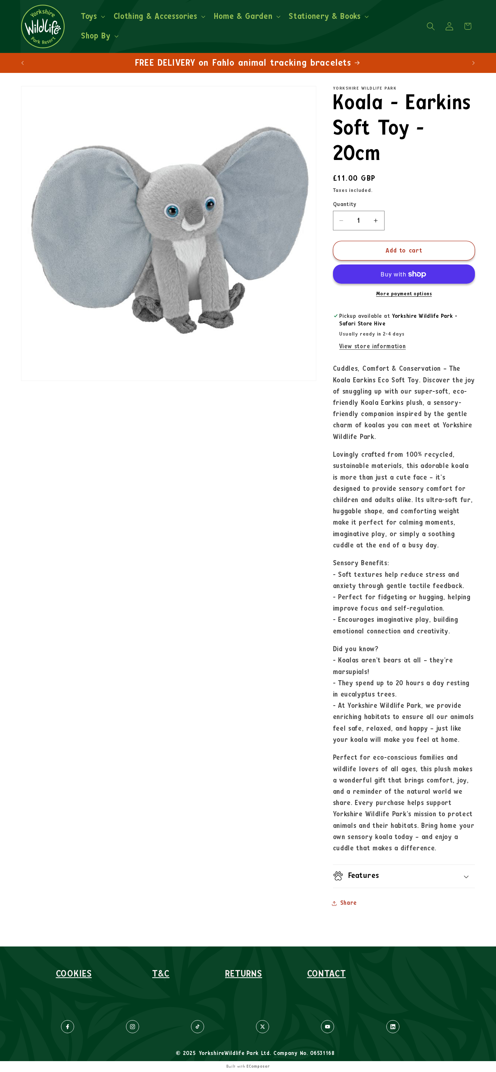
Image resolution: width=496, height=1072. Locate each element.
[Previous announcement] (23, 63)
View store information (372, 346)
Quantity (345, 204)
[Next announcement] (473, 63)
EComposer (258, 1066)
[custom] (67, 1026)
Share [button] (348, 903)
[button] (92, 16)
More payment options (404, 293)
